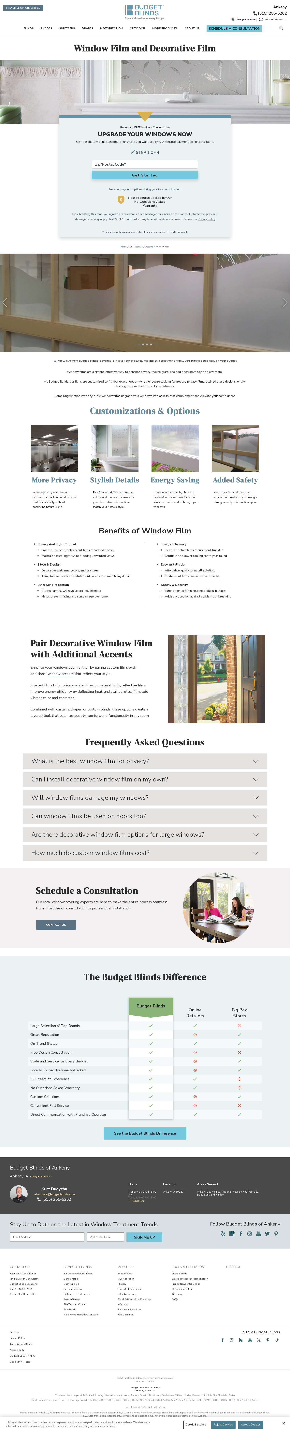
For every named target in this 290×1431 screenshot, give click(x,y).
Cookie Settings (196, 1424)
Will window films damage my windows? (90, 797)
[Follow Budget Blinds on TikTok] (277, 1340)
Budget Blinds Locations (23, 1283)
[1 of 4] (139, 344)
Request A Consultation (23, 1273)
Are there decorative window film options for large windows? (117, 834)
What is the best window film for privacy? (90, 761)
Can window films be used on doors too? (88, 816)
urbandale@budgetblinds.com (54, 1194)
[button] (243, 19)
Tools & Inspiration (188, 1267)
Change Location (40, 1176)
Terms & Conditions (21, 1344)
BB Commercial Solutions (78, 1273)
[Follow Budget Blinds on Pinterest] (276, 1233)
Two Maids (70, 1309)
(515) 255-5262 (272, 13)
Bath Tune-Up (71, 1283)
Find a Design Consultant (24, 1278)
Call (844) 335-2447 (21, 1289)
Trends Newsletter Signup (186, 1283)
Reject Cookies (223, 1424)
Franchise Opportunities (23, 7)
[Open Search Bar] (281, 28)
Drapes (87, 28)
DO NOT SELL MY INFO (22, 1355)
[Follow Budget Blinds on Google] (232, 1233)
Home (123, 246)
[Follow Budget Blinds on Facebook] (241, 1233)
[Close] (283, 1423)
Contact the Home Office (23, 1294)
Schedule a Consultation (234, 28)
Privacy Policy (206, 219)
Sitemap (14, 1332)
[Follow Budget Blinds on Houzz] (241, 1340)
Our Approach (126, 1278)
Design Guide (179, 1273)
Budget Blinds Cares (129, 1289)
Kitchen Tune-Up (73, 1289)
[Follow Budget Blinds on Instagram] (250, 1233)
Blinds (28, 28)
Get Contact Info (273, 19)
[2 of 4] (143, 344)
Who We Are (125, 1273)
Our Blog (233, 1267)
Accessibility (17, 1350)
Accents (149, 246)
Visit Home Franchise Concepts (81, 1314)
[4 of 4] (151, 344)
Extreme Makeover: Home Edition (190, 1278)
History (122, 1283)
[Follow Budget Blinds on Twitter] (267, 1233)
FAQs (175, 1299)
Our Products (135, 246)
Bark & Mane (71, 1278)
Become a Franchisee (129, 1309)
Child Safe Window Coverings (134, 1299)
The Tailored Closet (74, 1304)
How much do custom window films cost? (90, 853)
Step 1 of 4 (147, 152)
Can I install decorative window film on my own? (99, 779)
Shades (46, 28)
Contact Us (56, 925)
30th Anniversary (127, 1294)
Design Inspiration (182, 1289)
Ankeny (280, 7)
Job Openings (126, 1314)
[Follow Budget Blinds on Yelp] (223, 1233)
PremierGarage (72, 1299)
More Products (165, 28)
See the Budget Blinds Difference (145, 1133)
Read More (138, 1200)
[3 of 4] (147, 344)
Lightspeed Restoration (77, 1294)
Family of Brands (78, 1267)
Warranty (123, 1304)
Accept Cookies (251, 1424)
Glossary (177, 1294)
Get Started (145, 175)
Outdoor (137, 28)
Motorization (111, 28)
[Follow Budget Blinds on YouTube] (258, 1233)
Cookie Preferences (20, 1361)
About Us (192, 28)
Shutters (67, 28)
